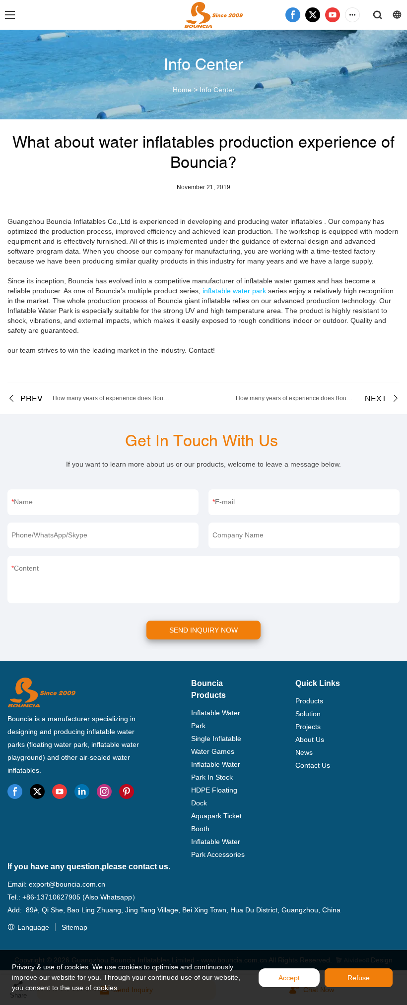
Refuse (358, 978)
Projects (308, 727)
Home (182, 90)
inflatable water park (234, 291)
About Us (309, 739)
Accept (289, 978)
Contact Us (312, 765)
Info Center (217, 90)
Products (309, 701)
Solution (308, 714)
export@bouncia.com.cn (67, 884)
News (304, 752)
